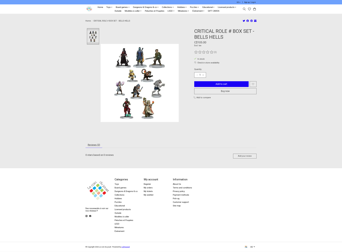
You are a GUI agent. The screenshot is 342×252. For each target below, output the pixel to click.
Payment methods (181, 195)
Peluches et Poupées (154, 11)
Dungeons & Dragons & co (126, 191)
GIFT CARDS (213, 11)
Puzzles (118, 202)
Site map (177, 206)
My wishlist (148, 195)
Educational (120, 206)
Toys (117, 184)
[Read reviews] (204, 52)
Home (100, 7)
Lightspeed (125, 247)
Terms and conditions (182, 187)
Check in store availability (208, 62)
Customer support (181, 202)
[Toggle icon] (244, 9)
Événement (119, 231)
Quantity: (198, 69)
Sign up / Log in (250, 2)
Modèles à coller (122, 216)
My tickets (148, 191)
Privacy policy (179, 191)
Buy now (225, 91)
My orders (148, 187)
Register (147, 184)
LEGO (117, 224)
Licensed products (123, 209)
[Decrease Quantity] (197, 75)
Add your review (245, 156)
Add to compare (204, 97)
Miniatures (119, 227)
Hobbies (118, 198)
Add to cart (221, 84)
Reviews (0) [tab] (94, 145)
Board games (120, 187)
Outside (118, 11)
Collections (119, 195)
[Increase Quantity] (203, 75)
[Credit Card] (246, 247)
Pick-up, (176, 198)
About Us (177, 184)
